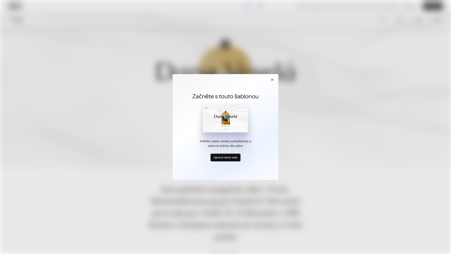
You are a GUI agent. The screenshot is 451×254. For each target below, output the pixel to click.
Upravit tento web (225, 157)
